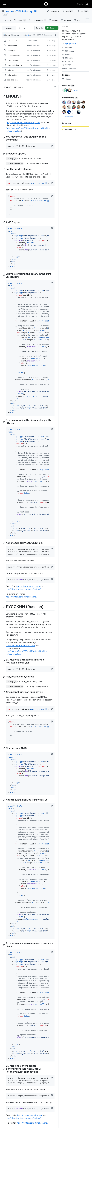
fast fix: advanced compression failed (41, 50)
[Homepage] (46, 4)
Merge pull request (18, 35)
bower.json (11, 50)
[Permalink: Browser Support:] (4, 153)
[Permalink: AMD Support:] (4, 222)
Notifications (54, 11)
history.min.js (12, 75)
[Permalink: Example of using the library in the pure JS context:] (4, 275)
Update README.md (34, 46)
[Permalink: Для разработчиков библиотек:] (4, 692)
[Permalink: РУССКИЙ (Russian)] (4, 607)
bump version (31, 41)
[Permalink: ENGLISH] (4, 96)
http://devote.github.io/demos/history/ (23, 589)
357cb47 (40, 35)
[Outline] (55, 87)
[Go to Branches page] (19, 28)
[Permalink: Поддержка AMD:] (4, 748)
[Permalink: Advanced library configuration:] (4, 543)
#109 (28, 35)
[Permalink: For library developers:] (4, 169)
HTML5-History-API (25, 11)
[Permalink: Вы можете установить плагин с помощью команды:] (4, 661)
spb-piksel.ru (70, 43)
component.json (13, 55)
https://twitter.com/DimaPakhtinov (21, 597)
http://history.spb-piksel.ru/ (28, 586)
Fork (69, 11)
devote (9, 11)
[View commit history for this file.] (55, 35)
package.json (12, 80)
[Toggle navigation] (4, 3)
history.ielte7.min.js (14, 65)
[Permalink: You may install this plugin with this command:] (4, 138)
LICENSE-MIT (12, 41)
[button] (52, 145)
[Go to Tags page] (24, 28)
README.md (12, 46)
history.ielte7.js (12, 60)
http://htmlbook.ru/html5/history (20, 645)
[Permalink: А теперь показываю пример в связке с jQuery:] (4, 944)
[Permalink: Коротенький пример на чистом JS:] (4, 799)
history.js (10, 70)
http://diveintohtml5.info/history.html (23, 122)
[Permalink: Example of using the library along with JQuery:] (4, 421)
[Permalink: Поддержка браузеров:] (4, 676)
